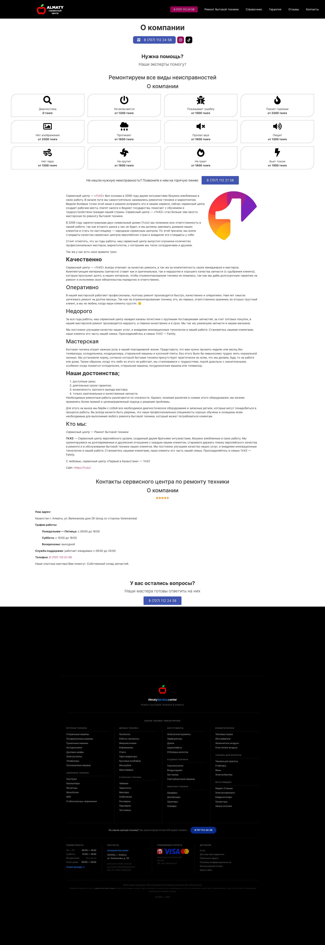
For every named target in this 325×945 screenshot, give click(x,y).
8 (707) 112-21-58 (60, 557)
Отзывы (293, 9)
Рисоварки (125, 801)
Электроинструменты (179, 734)
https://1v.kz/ (82, 467)
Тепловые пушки (224, 734)
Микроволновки (127, 743)
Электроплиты (74, 756)
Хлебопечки (125, 797)
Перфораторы (174, 738)
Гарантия (275, 9)
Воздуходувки (174, 770)
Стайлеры (220, 765)
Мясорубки (125, 765)
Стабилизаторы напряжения (81, 801)
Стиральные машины (77, 734)
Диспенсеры (173, 797)
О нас (202, 850)
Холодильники (74, 747)
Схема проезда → (75, 867)
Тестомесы (125, 810)
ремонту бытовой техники (105, 888)
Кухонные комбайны (130, 761)
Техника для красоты (226, 761)
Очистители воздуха (226, 747)
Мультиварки (126, 770)
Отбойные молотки (177, 752)
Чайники (123, 783)
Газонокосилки (175, 765)
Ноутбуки (71, 779)
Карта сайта (206, 870)
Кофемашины (126, 747)
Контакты (312, 9)
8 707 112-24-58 (203, 830)
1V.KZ (99, 195)
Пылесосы (124, 734)
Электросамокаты (225, 792)
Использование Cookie (211, 866)
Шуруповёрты (174, 747)
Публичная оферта (209, 858)
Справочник (254, 9)
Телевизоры (72, 761)
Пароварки (125, 805)
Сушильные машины (77, 743)
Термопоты (125, 788)
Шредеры (172, 792)
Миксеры (124, 792)
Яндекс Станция (224, 788)
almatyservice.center (117, 850)
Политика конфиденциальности (215, 862)
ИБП (68, 797)
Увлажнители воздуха (227, 743)
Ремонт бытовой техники (221, 9)
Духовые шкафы (75, 752)
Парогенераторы (128, 756)
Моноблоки (72, 792)
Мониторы (72, 788)
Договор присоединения (212, 854)
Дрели (170, 743)
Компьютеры (73, 783)
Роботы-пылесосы (129, 738)
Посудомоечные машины (79, 738)
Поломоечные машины (78, 765)
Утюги (122, 752)
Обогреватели (223, 738)
